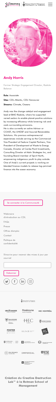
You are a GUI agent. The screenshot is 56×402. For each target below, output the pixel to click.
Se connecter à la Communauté (23, 203)
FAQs (6, 222)
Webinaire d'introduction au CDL (15, 216)
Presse (7, 226)
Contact (7, 236)
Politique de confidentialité (11, 242)
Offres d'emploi (11, 231)
